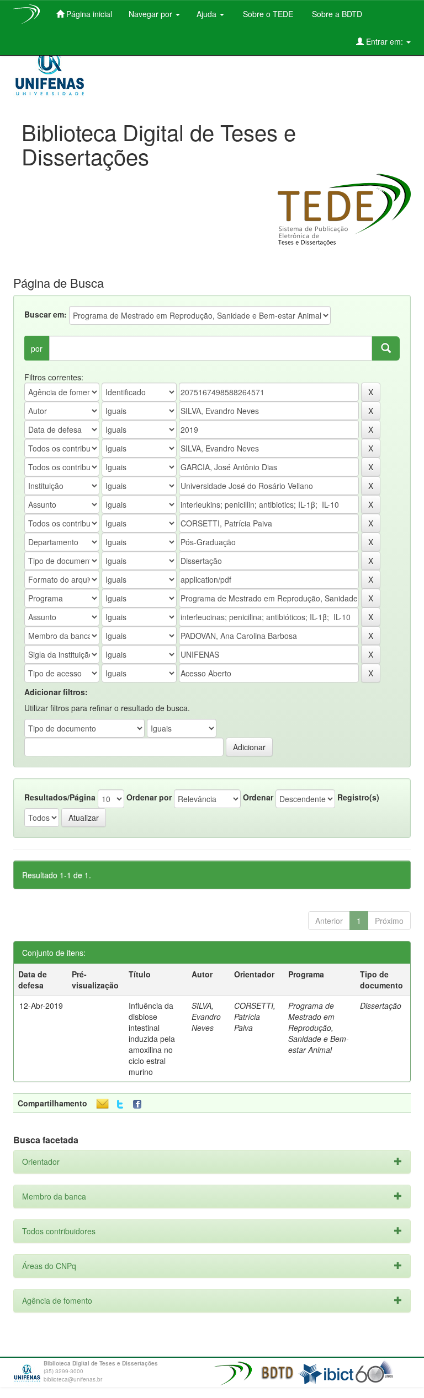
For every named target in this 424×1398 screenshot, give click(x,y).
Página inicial (88, 13)
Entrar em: (384, 41)
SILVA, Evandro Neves (206, 1016)
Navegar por (151, 13)
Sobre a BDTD (336, 13)
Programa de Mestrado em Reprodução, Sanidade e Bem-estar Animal (318, 1027)
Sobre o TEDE (267, 13)
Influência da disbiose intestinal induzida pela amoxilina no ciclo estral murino (152, 1038)
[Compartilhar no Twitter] (120, 1104)
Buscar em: (45, 314)
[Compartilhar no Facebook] (140, 1104)
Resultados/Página (60, 797)
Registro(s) (358, 797)
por (37, 348)
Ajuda (208, 13)
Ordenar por (149, 797)
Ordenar (258, 797)
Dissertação (380, 1005)
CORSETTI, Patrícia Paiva (254, 1016)
